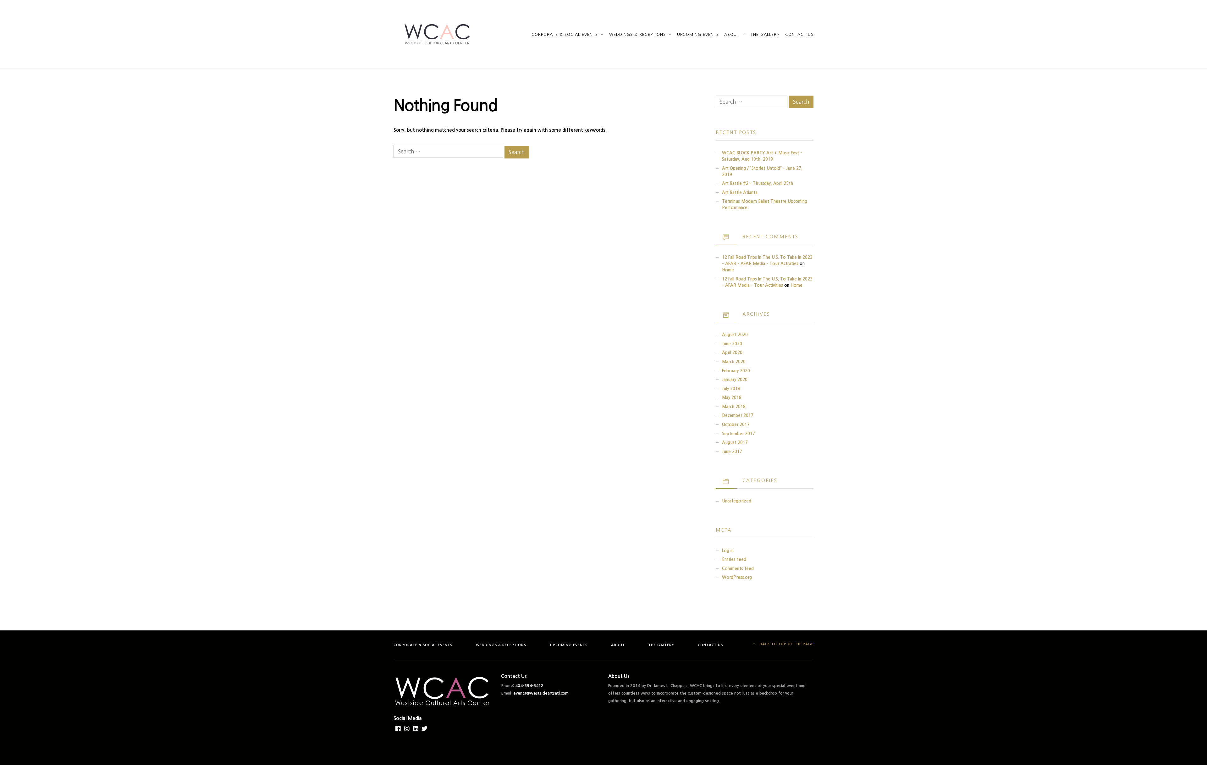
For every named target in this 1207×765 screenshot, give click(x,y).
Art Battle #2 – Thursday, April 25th (757, 183)
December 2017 (737, 415)
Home (728, 270)
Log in (728, 551)
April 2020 (732, 353)
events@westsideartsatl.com (541, 693)
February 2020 (736, 371)
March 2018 (734, 407)
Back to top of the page (785, 644)
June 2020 (732, 344)
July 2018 (731, 389)
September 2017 (738, 434)
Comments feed (738, 569)
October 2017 (736, 425)
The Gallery (765, 34)
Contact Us (799, 34)
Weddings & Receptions (637, 34)
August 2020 (735, 335)
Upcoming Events (698, 34)
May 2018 (731, 398)
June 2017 (732, 452)
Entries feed (734, 559)
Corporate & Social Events (565, 34)
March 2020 (734, 362)
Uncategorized (736, 501)
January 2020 (734, 380)
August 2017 (735, 443)
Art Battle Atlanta (740, 193)
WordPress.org (737, 577)
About (731, 34)
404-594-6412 (529, 686)
